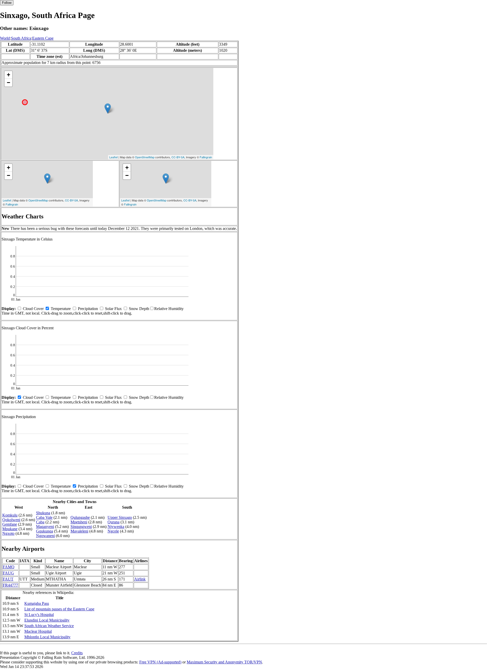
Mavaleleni (79, 531)
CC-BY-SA (177, 157)
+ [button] (8, 75)
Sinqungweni (81, 526)
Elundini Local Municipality (46, 620)
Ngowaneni (45, 536)
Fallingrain (206, 157)
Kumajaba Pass (36, 603)
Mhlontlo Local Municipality (47, 637)
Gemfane (9, 524)
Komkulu (10, 515)
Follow (6, 3)
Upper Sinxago (120, 517)
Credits (77, 653)
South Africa (21, 38)
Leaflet (113, 157)
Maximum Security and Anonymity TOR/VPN (224, 662)
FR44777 (10, 585)
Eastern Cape (43, 38)
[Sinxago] (108, 108)
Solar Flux (113, 308)
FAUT (8, 579)
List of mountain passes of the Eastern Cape (59, 609)
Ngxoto (8, 533)
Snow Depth (139, 308)
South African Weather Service (49, 626)
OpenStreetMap (144, 157)
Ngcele (113, 531)
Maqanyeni (45, 526)
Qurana (113, 522)
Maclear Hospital (38, 631)
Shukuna (43, 513)
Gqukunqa (44, 531)
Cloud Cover (33, 308)
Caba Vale (44, 517)
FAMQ (8, 567)
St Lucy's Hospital (39, 614)
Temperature (61, 308)
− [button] (8, 82)
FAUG (8, 573)
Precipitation (88, 308)
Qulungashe (80, 517)
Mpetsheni (79, 522)
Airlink (140, 579)
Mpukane (10, 529)
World (5, 38)
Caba (40, 522)
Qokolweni (11, 520)
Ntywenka (116, 526)
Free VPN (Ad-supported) (160, 662)
